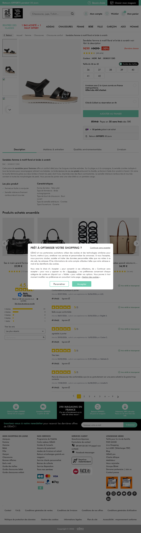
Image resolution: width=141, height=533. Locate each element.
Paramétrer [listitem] (59, 284)
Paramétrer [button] (72, 271)
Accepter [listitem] (81, 284)
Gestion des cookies (90, 277)
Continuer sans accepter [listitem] (100, 247)
